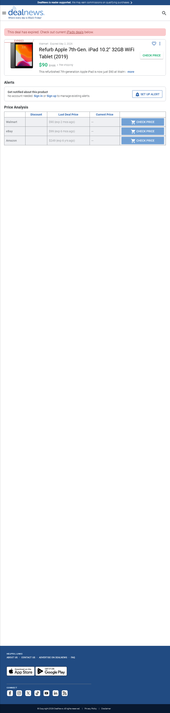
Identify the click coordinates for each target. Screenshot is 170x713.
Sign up (51, 96)
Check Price (145, 122)
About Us (12, 657)
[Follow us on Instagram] (19, 693)
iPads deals (75, 32)
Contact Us (28, 657)
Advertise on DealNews (53, 657)
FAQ (73, 657)
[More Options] (159, 43)
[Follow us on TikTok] (37, 693)
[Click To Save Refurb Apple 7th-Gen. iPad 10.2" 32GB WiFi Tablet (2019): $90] (154, 43)
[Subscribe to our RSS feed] (64, 693)
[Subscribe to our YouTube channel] (46, 693)
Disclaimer (106, 708)
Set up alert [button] (150, 94)
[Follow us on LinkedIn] (55, 693)
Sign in (38, 96)
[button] (71, 57)
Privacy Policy (91, 708)
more (131, 71)
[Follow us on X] (28, 693)
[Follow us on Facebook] (10, 693)
